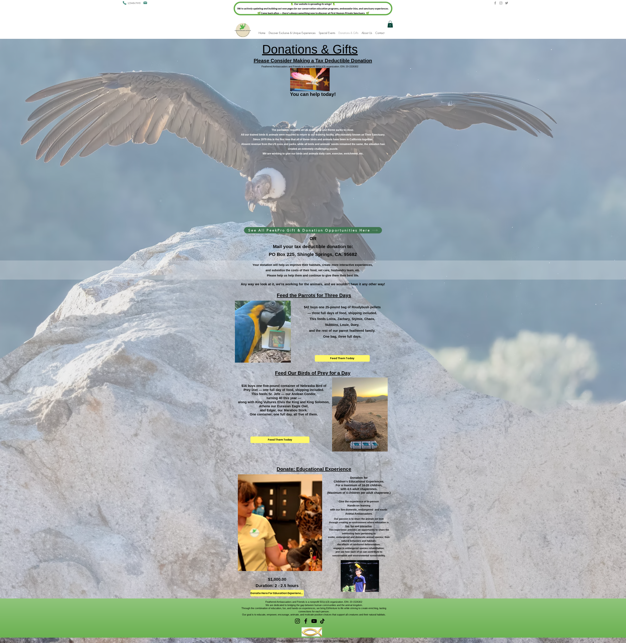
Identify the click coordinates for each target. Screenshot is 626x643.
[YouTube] (314, 621)
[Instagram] (501, 3)
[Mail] (145, 3)
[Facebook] (495, 3)
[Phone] (124, 3)
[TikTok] (322, 621)
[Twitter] (507, 3)
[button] (390, 24)
